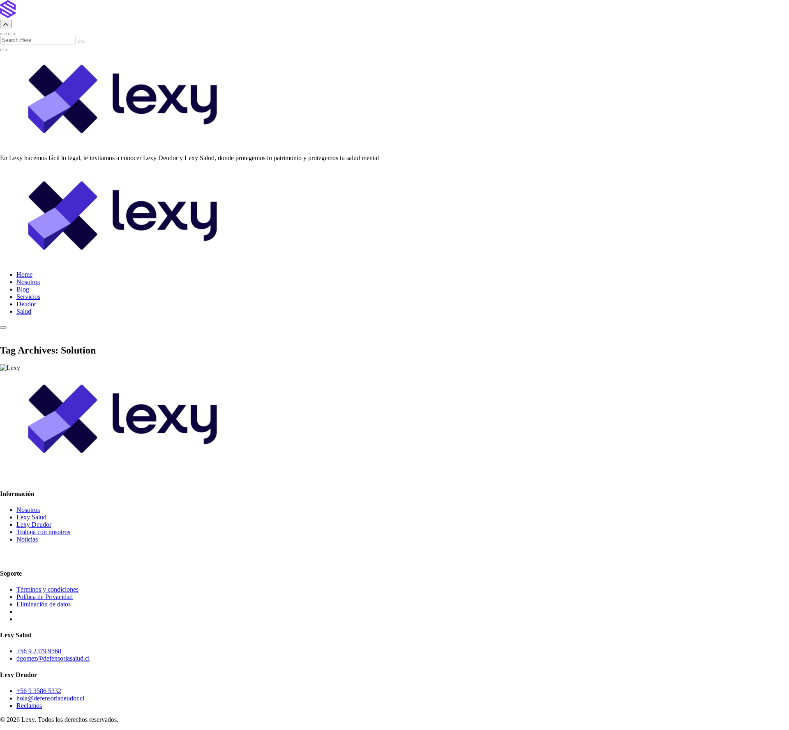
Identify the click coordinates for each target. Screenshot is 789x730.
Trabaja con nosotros (43, 531)
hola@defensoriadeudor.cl (50, 698)
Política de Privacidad (44, 596)
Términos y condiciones (47, 589)
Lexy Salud (31, 517)
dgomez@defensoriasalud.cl (53, 658)
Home (24, 274)
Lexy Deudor (33, 524)
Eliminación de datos (43, 604)
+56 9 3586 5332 (38, 690)
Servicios (28, 296)
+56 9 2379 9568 (38, 650)
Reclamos (29, 705)
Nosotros (28, 281)
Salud (23, 311)
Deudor (26, 304)
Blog (22, 289)
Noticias (27, 539)
